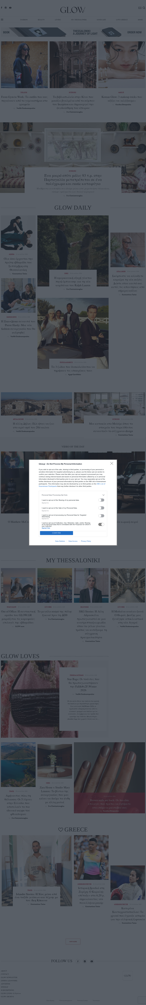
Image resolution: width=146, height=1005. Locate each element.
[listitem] (73, 495)
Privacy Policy (86, 541)
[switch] (101, 500)
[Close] (112, 464)
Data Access (73, 541)
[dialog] (73, 502)
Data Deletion (60, 541)
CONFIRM (56, 533)
